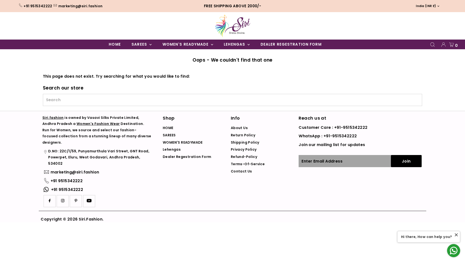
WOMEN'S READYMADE (186, 44)
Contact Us (241, 171)
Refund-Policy (244, 156)
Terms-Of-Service (248, 164)
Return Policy (243, 135)
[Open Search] (432, 44)
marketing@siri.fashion (80, 6)
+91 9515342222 (37, 6)
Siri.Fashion (90, 219)
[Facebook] (49, 201)
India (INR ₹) (424, 6)
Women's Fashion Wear (98, 123)
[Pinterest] (75, 201)
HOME (115, 44)
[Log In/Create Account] (443, 44)
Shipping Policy (245, 142)
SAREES (140, 44)
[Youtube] (89, 201)
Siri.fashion (53, 117)
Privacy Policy (244, 149)
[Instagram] (63, 201)
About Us (239, 127)
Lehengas (235, 44)
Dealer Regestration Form (291, 44)
